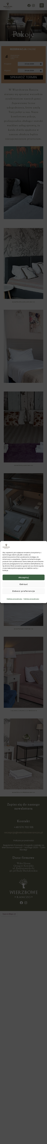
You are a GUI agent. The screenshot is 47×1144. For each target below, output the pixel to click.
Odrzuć (23, 584)
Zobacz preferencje (23, 591)
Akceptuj (23, 577)
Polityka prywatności (14, 599)
